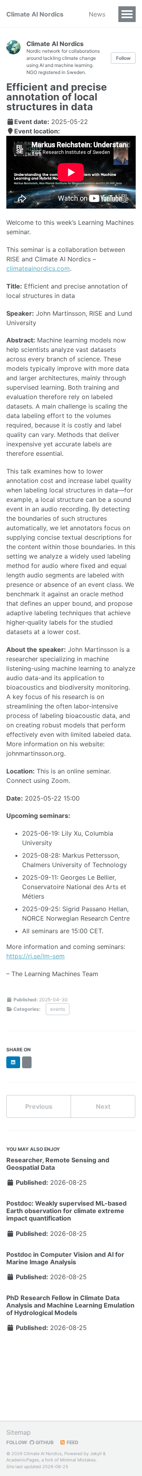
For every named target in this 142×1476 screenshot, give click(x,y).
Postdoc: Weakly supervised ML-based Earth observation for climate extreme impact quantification (66, 1210)
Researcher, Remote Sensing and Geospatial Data (57, 1163)
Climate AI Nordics (35, 14)
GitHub (44, 1442)
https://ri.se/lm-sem (35, 956)
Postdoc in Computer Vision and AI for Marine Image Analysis (65, 1258)
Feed (71, 1442)
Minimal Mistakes (78, 1460)
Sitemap (18, 1432)
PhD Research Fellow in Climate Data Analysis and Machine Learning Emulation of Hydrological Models (70, 1305)
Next (103, 1106)
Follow (123, 58)
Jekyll (96, 1453)
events (57, 1009)
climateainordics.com (38, 268)
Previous (38, 1106)
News (97, 14)
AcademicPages (22, 1460)
